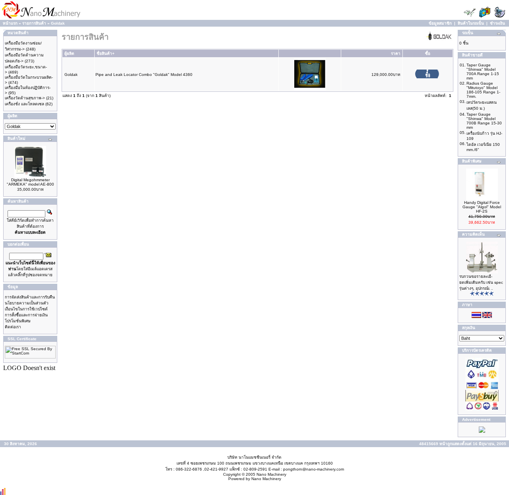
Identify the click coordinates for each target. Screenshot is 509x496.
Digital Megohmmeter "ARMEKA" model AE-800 (30, 182)
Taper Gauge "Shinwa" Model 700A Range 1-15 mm (482, 71)
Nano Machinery (271, 474)
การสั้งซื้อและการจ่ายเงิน (26, 315)
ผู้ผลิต (69, 53)
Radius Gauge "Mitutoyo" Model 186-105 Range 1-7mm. (483, 90)
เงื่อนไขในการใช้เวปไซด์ (26, 309)
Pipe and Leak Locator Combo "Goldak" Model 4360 (143, 74)
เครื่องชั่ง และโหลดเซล (24, 104)
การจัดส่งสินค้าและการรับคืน (30, 297)
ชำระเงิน (497, 23)
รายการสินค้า (34, 23)
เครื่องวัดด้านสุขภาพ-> (25, 98)
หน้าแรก (10, 23)
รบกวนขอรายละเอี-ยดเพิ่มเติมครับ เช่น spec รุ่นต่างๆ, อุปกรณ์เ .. (481, 282)
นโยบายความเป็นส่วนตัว (27, 303)
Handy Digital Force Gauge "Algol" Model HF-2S (481, 206)
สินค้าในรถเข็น (471, 23)
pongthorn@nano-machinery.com (313, 469)
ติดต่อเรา (13, 327)
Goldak (58, 23)
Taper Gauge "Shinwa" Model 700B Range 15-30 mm (484, 121)
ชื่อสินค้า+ (106, 53)
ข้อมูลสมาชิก (440, 23)
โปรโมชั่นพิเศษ (18, 321)
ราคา (395, 53)
